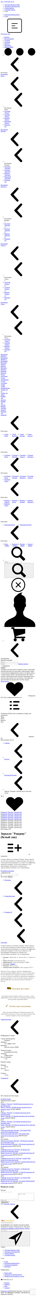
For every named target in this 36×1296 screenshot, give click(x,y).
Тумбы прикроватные (5, 387)
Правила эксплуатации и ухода (14, 1276)
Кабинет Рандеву (22, 501)
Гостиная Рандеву (15, 477)
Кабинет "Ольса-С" (7, 294)
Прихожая (7, 45)
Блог (5, 1286)
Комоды (3, 366)
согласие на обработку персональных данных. (15, 1228)
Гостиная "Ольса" (7, 340)
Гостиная (7, 42)
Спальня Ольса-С (22, 456)
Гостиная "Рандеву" (7, 167)
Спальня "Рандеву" (7, 171)
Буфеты (3, 364)
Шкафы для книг (3, 407)
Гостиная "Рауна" (7, 112)
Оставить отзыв (6, 1099)
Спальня (7, 40)
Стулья (3, 381)
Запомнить (6, 666)
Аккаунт (7, 1288)
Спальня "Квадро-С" (7, 230)
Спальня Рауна (7, 456)
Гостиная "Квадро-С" (7, 225)
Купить (10, 876)
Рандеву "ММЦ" (22, 545)
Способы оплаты (9, 10)
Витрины (4, 368)
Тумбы (3, 385)
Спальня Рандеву (15, 456)
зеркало (12, 1204)
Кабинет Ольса (7, 504)
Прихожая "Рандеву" (7, 177)
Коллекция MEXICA (4, 358)
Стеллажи (4, 383)
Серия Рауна (6, 435)
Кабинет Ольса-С (7, 501)
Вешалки (3, 371)
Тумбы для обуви (4, 394)
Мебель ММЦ (8, 47)
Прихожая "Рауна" (7, 122)
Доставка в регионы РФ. (12, 6)
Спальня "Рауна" (7, 115)
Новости (7, 1284)
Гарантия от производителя (13, 1274)
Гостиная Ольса (7, 480)
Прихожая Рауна (9, 525)
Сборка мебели (9, 8)
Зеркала (3, 410)
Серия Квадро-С (15, 435)
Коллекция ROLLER (4, 362)
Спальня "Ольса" (7, 343)
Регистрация (5, 681)
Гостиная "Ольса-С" (7, 284)
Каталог (7, 37)
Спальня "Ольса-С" (7, 289)
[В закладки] (14, 810)
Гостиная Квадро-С (23, 477)
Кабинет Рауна (15, 501)
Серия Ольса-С (30, 435)
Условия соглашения (10, 1265)
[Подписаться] (15, 1238)
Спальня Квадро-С (31, 456)
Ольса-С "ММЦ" (30, 545)
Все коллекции (9, 39)
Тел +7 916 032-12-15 (7, 1)
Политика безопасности (12, 14)
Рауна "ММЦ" (6, 545)
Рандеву (12, 964)
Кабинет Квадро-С (31, 501)
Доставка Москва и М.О (12, 5)
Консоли (3, 373)
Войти (3, 667)
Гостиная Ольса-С (30, 477)
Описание (4, 942)
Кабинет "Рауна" (7, 119)
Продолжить (4, 1202)
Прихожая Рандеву (26, 525)
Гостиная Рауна (7, 477)
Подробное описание (7, 871)
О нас (6, 16)
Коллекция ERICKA (4, 355)
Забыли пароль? (23, 664)
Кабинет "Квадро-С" (7, 235)
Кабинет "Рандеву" (7, 174)
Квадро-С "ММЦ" (15, 545)
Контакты (7, 1266)
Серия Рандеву (22, 435)
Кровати (3, 369)
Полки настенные (4, 375)
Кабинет (7, 44)
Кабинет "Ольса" (7, 347)
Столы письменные (5, 378)
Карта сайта (8, 1273)
